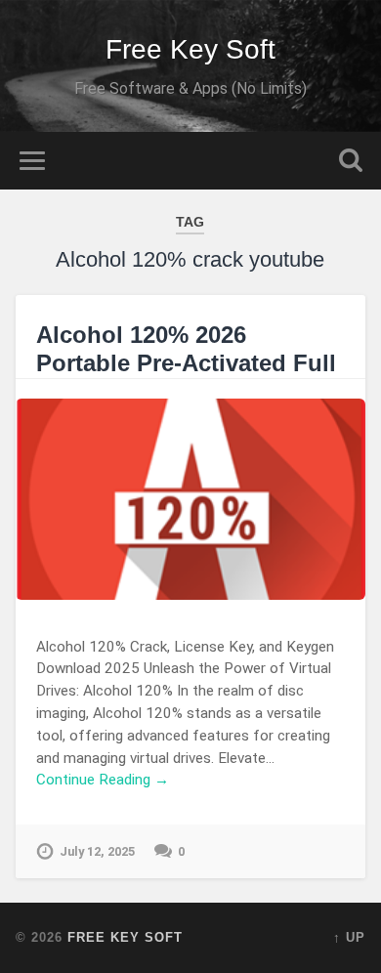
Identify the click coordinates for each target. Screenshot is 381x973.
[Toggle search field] (350, 161)
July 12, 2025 (97, 851)
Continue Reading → (102, 779)
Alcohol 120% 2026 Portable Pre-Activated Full (186, 348)
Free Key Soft (190, 49)
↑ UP (349, 937)
